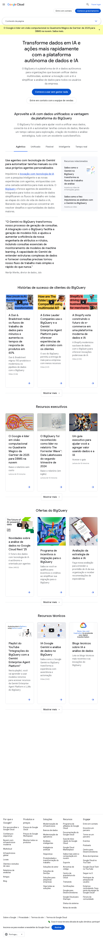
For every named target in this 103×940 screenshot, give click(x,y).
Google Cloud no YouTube (90, 861)
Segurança (47, 854)
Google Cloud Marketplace (68, 848)
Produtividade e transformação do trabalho (51, 860)
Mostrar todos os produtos (30, 841)
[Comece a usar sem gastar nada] (51, 92)
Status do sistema (70, 903)
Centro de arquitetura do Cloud (69, 875)
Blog (5, 881)
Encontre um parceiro (88, 829)
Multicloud (7, 849)
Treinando (67, 882)
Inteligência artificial (48, 848)
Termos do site (37, 917)
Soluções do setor (50, 867)
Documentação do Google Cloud (71, 833)
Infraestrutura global (9, 854)
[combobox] (14, 934)
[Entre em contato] (64, 11)
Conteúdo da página (14, 21)
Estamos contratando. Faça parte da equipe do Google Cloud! (91, 889)
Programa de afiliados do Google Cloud (71, 826)
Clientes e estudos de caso (11, 865)
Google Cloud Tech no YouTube (91, 868)
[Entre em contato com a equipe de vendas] (51, 100)
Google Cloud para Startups (70, 898)
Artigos (6, 877)
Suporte (66, 862)
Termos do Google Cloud (56, 917)
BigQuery (10, 188)
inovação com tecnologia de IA (37, 173)
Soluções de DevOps (48, 872)
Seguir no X (88, 873)
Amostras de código (68, 868)
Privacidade (24, 917)
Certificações (68, 886)
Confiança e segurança (8, 835)
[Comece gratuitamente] (88, 11)
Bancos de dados (50, 830)
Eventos (86, 841)
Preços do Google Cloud (30, 828)
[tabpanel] (51, 216)
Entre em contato (90, 824)
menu (3, 4)
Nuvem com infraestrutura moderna (9, 842)
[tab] (20, 146)
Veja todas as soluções (49, 887)
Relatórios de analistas (8, 871)
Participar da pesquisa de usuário (88, 879)
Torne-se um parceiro (88, 836)
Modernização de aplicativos (50, 836)
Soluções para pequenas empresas (49, 879)
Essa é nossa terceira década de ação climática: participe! (75, 922)
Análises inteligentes (48, 842)
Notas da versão (70, 908)
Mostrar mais (50, 393)
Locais (6, 859)
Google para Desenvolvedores (70, 891)
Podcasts (87, 845)
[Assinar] (58, 927)
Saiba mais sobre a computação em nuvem (71, 856)
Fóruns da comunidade (88, 898)
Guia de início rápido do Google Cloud (70, 841)
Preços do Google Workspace (30, 835)
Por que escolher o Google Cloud (11, 828)
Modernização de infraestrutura (50, 825)
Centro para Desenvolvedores (90, 851)
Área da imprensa (90, 856)
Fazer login (96, 4)
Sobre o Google (9, 917)
